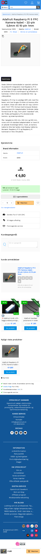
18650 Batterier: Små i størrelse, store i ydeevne (19, 511)
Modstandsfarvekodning (19, 498)
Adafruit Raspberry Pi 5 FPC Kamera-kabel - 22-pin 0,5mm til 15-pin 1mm (27, 271)
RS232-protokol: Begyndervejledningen (19, 514)
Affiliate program (19, 495)
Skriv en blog (19, 492)
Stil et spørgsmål (15, 243)
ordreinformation (19, 451)
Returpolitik (19, 454)
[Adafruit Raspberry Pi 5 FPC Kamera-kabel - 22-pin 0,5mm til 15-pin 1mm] (9, 277)
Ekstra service (19, 486)
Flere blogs (18, 517)
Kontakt (19, 420)
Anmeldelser (19, 473)
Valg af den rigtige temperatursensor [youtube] (19, 509)
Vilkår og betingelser (19, 457)
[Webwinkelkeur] (20, 544)
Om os (19, 470)
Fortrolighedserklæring (18, 459)
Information (19, 448)
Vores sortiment (18, 476)
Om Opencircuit (19, 467)
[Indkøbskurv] (36, 3)
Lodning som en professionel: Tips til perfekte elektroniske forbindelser (19, 506)
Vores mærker (19, 478)
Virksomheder (19, 417)
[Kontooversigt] (30, 3)
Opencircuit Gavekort (19, 489)
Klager (19, 462)
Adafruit (20, 153)
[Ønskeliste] (24, 3)
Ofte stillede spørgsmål (18, 481)
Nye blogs (19, 503)
